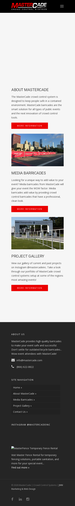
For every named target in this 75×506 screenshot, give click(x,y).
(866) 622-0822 (25, 367)
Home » (17, 387)
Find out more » (20, 467)
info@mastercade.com (29, 360)
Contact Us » (20, 411)
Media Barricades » (24, 399)
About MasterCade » (24, 393)
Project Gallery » (22, 405)
